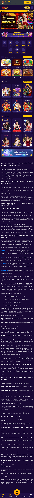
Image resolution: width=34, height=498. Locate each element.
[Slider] (17, 21)
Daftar (27, 7)
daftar (9, 251)
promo (31, 475)
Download (27, 3)
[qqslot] (4, 7)
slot (23, 186)
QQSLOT (3, 168)
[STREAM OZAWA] (30, 21)
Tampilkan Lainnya (27, 57)
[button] (3, 21)
